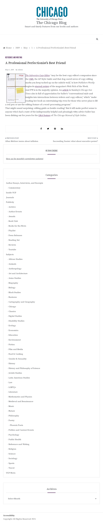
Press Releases (15, 235)
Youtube (12, 249)
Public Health (15, 439)
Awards (12, 216)
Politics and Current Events (21, 430)
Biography (13, 283)
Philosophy (14, 415)
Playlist (12, 230)
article (65, 90)
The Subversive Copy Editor (37, 75)
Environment (15, 340)
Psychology (14, 435)
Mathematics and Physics (20, 397)
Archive (12, 207)
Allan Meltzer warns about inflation (21, 141)
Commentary (14, 188)
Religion (12, 449)
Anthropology (15, 268)
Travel (11, 468)
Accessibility (9, 515)
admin (20, 70)
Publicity (10, 202)
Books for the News (17, 226)
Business (13, 297)
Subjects (10, 254)
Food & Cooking (16, 354)
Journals (10, 197)
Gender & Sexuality (18, 359)
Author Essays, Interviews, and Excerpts (24, 183)
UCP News (10, 473)
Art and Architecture (18, 273)
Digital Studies (15, 316)
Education (13, 335)
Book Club (13, 221)
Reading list (14, 240)
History (12, 363)
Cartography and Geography (22, 302)
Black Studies (15, 292)
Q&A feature (44, 115)
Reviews (12, 245)
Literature (13, 392)
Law (10, 382)
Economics (13, 330)
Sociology (13, 458)
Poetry (11, 420)
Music (11, 406)
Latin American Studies (19, 378)
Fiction (12, 344)
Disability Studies (16, 321)
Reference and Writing (13, 58)
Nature (12, 411)
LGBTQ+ (12, 387)
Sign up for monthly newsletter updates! (24, 158)
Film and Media (16, 349)
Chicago (12, 306)
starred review (42, 86)
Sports (11, 463)
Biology (12, 287)
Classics (12, 311)
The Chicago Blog (51, 22)
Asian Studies (15, 278)
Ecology (12, 325)
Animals (12, 264)
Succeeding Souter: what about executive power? (75, 141)
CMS (31, 79)
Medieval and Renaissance (21, 401)
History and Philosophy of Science (24, 368)
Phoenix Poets (16, 425)
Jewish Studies (15, 373)
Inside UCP (11, 192)
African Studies (16, 259)
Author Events (15, 211)
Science (12, 454)
